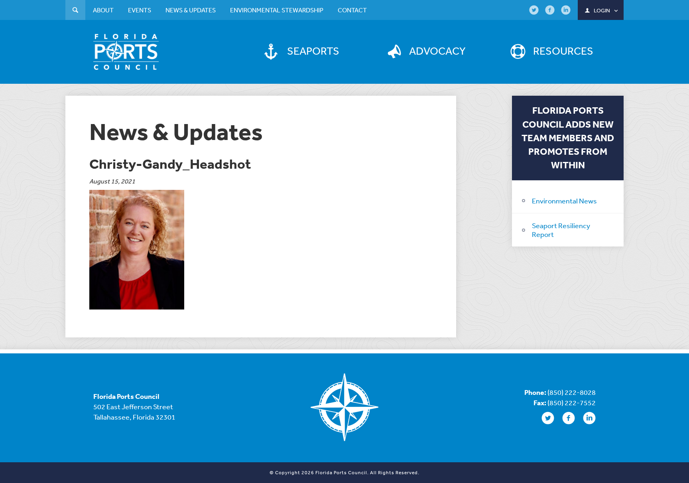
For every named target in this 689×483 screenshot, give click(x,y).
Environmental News (564, 200)
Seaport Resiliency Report (561, 230)
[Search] (75, 11)
